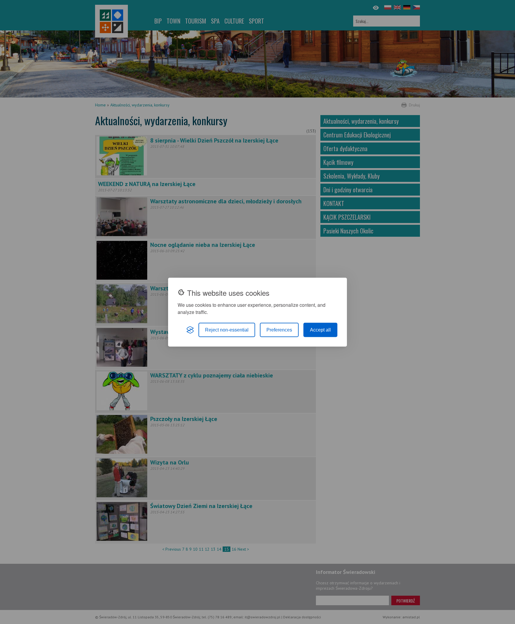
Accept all (320, 329)
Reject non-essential (227, 329)
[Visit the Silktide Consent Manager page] (190, 329)
